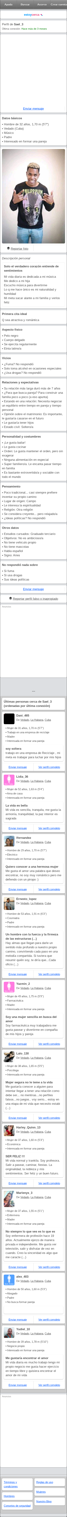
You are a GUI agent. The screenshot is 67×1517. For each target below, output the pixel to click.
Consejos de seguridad (17, 1505)
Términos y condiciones (11, 1484)
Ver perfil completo (49, 767)
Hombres (9, 1496)
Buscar (25, 4)
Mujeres (41, 1491)
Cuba (48, 719)
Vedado (24, 719)
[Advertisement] (33, 71)
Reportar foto (19, 248)
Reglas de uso (44, 1482)
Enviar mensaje (33, 108)
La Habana (37, 719)
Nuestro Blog (43, 1501)
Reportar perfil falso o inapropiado (35, 598)
